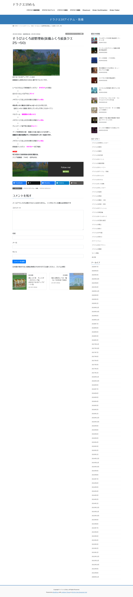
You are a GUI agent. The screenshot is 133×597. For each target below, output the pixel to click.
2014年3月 (95, 495)
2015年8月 (95, 430)
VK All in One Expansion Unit (79, 592)
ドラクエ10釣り (97, 228)
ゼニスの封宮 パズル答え (107, 58)
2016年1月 (95, 413)
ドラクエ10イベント (98, 159)
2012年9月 (95, 569)
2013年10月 (95, 515)
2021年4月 (95, 287)
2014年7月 (95, 479)
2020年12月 (95, 291)
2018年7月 (95, 324)
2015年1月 (95, 454)
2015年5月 (95, 438)
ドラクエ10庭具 (97, 151)
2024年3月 (95, 275)
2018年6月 (95, 328)
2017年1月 (95, 373)
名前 (14, 233)
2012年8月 (95, 573)
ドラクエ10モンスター (99, 188)
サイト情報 (95, 253)
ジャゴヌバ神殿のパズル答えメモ (109, 128)
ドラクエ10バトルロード (99, 216)
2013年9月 (95, 519)
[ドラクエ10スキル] (76, 280)
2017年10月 (95, 348)
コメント (16, 208)
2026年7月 (95, 266)
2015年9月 (95, 426)
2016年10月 (95, 381)
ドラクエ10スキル (97, 179)
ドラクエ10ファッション (99, 208)
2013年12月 (95, 507)
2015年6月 (95, 434)
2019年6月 (95, 315)
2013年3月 (95, 544)
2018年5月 (95, 332)
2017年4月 (95, 360)
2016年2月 (95, 409)
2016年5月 (95, 397)
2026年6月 (95, 271)
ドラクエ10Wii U (97, 237)
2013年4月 (95, 540)
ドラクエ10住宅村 (97, 155)
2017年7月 (95, 352)
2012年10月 (95, 564)
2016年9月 (95, 385)
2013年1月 (95, 552)
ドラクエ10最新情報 (98, 163)
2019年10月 (95, 311)
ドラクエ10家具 (97, 147)
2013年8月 (95, 524)
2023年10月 (95, 279)
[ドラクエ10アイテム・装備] (20, 280)
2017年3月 (95, 364)
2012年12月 (95, 556)
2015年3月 (95, 446)
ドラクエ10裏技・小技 (99, 200)
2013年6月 (95, 532)
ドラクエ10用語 (97, 196)
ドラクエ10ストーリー (99, 167)
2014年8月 (95, 475)
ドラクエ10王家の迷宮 (99, 220)
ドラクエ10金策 (97, 192)
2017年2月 (95, 368)
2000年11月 (95, 577)
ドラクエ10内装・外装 (99, 204)
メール (14, 242)
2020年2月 (95, 299)
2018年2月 (95, 340)
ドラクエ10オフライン (99, 245)
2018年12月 (95, 320)
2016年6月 (95, 393)
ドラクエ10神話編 (97, 212)
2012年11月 (95, 560)
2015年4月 (95, 442)
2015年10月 (95, 422)
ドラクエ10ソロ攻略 (98, 183)
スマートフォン (96, 241)
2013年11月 (95, 511)
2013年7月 (95, 528)
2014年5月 (95, 487)
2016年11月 (95, 377)
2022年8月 (95, 283)
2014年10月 (95, 466)
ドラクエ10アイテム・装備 (74, 33)
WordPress (56, 592)
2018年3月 (95, 336)
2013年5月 (95, 536)
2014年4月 (95, 491)
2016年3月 (95, 405)
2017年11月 (95, 344)
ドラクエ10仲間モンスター (100, 143)
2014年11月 (95, 462)
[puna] (36, 62)
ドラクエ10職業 (97, 249)
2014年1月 (95, 503)
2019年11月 (95, 307)
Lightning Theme (65, 592)
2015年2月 (95, 450)
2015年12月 (95, 417)
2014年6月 (95, 483)
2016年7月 (95, 389)
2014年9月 (95, 471)
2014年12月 (95, 458)
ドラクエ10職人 (97, 224)
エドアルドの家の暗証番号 (107, 78)
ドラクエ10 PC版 (97, 232)
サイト (14, 252)
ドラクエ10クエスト (45, 188)
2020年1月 (95, 303)
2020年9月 (95, 295)
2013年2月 (95, 548)
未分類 (94, 257)
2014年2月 (95, 499)
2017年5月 (95, 356)
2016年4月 (95, 401)
